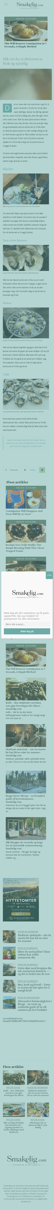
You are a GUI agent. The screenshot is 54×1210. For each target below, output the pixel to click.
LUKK (49, 575)
